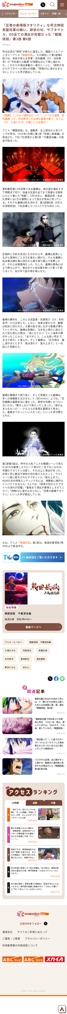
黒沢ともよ (10, 667)
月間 (53, 803)
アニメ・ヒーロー (28, 13)
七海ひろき (10, 650)
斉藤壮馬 (43, 650)
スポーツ (44, 13)
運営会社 (7, 931)
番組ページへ (33, 627)
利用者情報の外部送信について (20, 945)
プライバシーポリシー (37, 938)
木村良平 (9, 659)
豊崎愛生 (25, 659)
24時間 (15, 803)
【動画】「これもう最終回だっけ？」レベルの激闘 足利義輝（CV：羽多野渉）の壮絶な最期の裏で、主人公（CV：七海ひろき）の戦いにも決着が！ (33, 119)
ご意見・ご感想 (11, 938)
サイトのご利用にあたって (32, 931)
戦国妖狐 (28, 55)
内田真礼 (27, 650)
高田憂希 (41, 659)
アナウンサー (10, 13)
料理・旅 (56, 13)
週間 (35, 803)
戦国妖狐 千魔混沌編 (40, 642)
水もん (26, 667)
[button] (2, 14)
